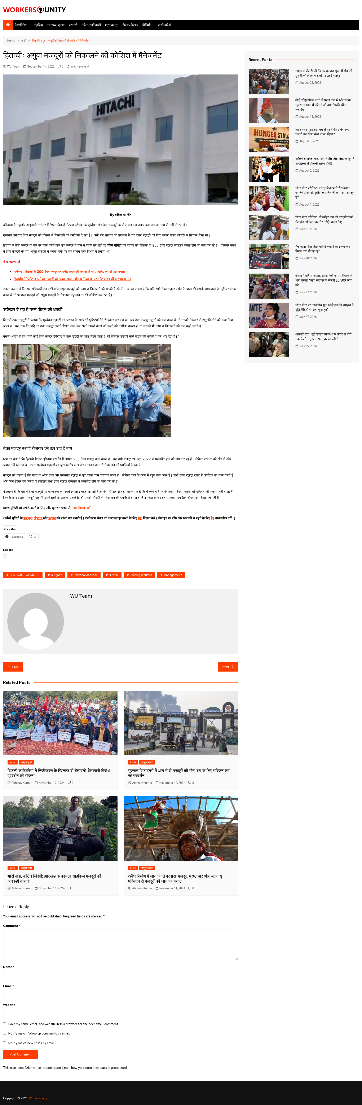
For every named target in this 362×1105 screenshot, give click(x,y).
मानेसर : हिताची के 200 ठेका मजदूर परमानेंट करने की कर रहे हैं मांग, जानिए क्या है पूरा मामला (69, 271)
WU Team (13, 66)
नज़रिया (38, 25)
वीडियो (146, 25)
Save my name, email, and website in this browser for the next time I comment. (63, 1024)
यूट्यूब (52, 518)
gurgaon (56, 575)
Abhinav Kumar (22, 782)
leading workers (141, 575)
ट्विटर (38, 518)
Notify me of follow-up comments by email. (39, 1033)
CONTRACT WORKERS (24, 575)
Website (9, 1005)
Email (8, 986)
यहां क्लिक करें (81, 508)
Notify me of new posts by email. (31, 1043)
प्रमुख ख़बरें (83, 66)
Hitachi (113, 575)
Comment (12, 926)
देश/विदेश (20, 25)
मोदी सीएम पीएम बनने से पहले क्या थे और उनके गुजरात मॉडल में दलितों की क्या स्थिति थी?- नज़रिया (323, 105)
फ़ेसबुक (27, 518)
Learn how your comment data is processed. (94, 1068)
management (173, 575)
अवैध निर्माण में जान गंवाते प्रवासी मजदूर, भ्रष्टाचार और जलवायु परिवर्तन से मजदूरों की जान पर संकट (175, 879)
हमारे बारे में (164, 25)
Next (225, 667)
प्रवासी (73, 25)
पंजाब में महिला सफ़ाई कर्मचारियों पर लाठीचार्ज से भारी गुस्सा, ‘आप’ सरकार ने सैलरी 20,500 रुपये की (324, 280)
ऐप (212, 518)
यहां (140, 518)
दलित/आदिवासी (91, 25)
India (13, 762)
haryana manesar (85, 575)
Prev (15, 667)
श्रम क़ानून (111, 25)
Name (8, 967)
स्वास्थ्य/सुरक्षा (56, 25)
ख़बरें (72, 66)
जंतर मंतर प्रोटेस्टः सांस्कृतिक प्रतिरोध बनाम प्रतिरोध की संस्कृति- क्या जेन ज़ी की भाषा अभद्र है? (324, 193)
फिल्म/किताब (130, 25)
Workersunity (38, 1098)
